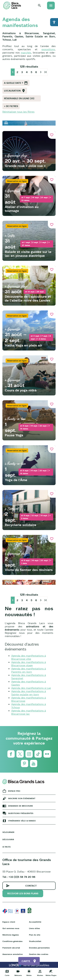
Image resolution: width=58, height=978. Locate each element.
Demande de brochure (20, 806)
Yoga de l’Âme (16, 480)
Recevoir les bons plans (22, 893)
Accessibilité (35, 922)
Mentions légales (10, 935)
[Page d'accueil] (12, 5)
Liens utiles (34, 928)
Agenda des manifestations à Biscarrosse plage (28, 663)
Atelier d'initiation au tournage (22, 209)
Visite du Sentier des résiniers (29, 570)
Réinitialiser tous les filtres (18, 111)
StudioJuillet (35, 941)
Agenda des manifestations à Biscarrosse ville (28, 657)
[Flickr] (47, 754)
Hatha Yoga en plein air (23, 345)
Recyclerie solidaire (20, 525)
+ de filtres (11, 106)
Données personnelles (39, 947)
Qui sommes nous (10, 928)
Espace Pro (14, 791)
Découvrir (8, 839)
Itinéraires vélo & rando (22, 820)
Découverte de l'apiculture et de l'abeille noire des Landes (28, 298)
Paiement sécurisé (11, 947)
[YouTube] (33, 763)
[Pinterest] (24, 763)
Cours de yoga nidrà (21, 390)
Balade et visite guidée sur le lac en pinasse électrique (28, 254)
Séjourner (8, 832)
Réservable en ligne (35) (19, 98)
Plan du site (34, 935)
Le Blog (6, 846)
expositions (48, 49)
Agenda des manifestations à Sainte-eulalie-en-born (28, 693)
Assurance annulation (12, 954)
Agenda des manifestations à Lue (31, 688)
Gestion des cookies (38, 954)
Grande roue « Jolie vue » (25, 166)
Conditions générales (12, 941)
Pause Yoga (14, 435)
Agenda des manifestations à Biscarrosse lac (28, 712)
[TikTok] (38, 754)
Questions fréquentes (20, 813)
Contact (31, 885)
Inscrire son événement (21, 798)
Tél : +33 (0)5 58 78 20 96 (18, 876)
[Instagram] (29, 754)
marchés (26, 52)
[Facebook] (11, 754)
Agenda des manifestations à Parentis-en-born (28, 670)
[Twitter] (20, 754)
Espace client (8, 922)
